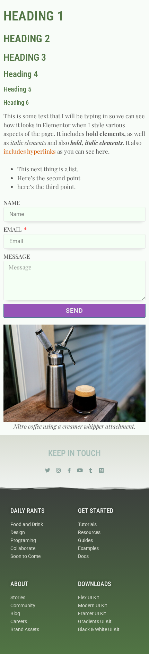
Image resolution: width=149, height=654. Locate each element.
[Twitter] (47, 470)
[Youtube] (79, 470)
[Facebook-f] (69, 470)
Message (16, 256)
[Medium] (101, 470)
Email (13, 229)
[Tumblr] (90, 470)
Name (11, 202)
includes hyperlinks (29, 151)
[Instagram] (58, 470)
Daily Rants (27, 510)
